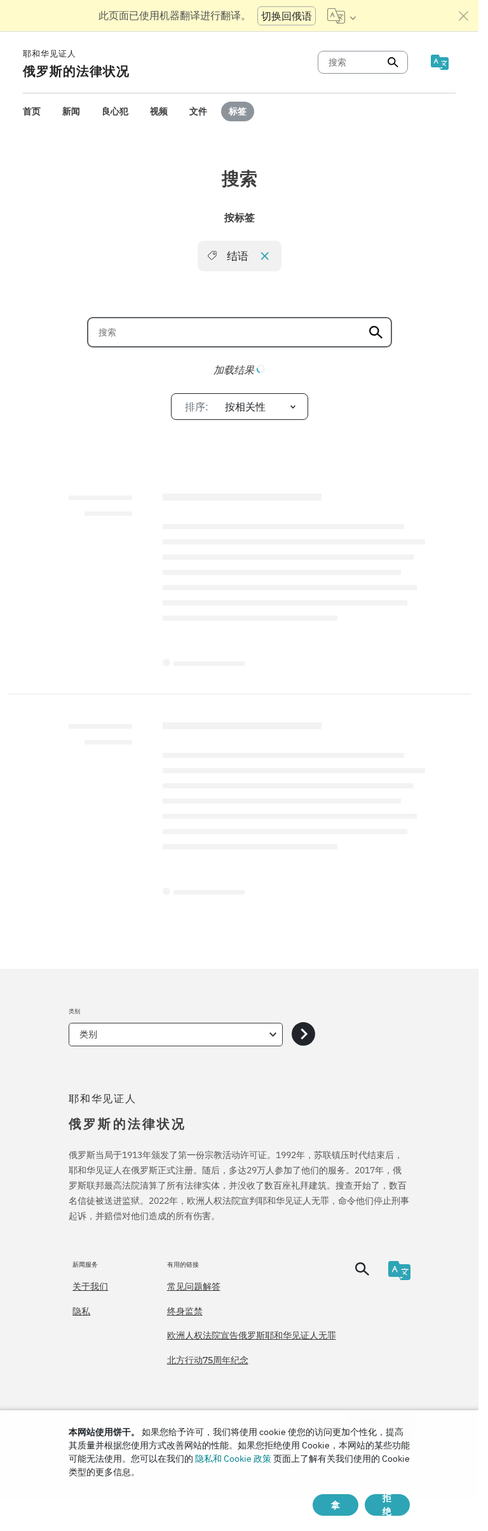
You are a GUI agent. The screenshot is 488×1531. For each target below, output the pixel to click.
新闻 (71, 111)
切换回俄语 (286, 16)
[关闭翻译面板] (463, 15)
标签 (238, 111)
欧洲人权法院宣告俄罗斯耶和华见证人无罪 (251, 1335)
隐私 (81, 1311)
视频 (159, 111)
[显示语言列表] (341, 16)
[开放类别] (303, 1034)
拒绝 (387, 1505)
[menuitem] (31, 111)
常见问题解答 (193, 1286)
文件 (198, 111)
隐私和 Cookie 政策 (233, 1458)
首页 (32, 111)
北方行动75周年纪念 (207, 1360)
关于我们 (90, 1286)
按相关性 (225, 406)
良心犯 (115, 111)
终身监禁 (185, 1311)
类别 (88, 1034)
